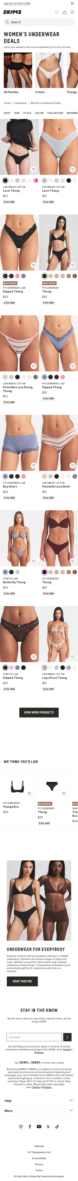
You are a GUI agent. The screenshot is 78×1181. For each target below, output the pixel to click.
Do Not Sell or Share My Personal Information (39, 1176)
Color (39, 113)
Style (27, 113)
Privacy (39, 1164)
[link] (22, 981)
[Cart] (64, 12)
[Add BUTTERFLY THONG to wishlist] (34, 561)
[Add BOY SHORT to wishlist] (34, 466)
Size (17, 113)
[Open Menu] (72, 12)
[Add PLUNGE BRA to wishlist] (29, 794)
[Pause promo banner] (72, 3)
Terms (39, 1170)
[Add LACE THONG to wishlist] (34, 170)
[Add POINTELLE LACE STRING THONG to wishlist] (34, 366)
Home (7, 103)
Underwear (20, 103)
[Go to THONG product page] (51, 786)
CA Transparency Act (39, 1152)
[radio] (5, 180)
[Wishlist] (57, 12)
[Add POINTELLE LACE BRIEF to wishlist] (73, 466)
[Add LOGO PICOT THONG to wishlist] (73, 657)
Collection (55, 113)
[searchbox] (42, 22)
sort (7, 113)
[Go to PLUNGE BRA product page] (17, 786)
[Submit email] (67, 1037)
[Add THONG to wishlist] (73, 265)
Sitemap (39, 1146)
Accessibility (39, 1158)
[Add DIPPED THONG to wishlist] (34, 265)
